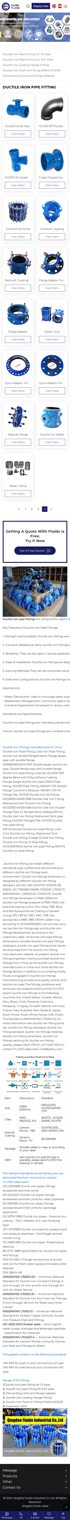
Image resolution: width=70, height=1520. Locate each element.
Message (49, 1517)
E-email (35, 1517)
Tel (21, 1517)
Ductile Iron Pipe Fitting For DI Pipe (27, 54)
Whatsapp (7, 1517)
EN (54, 6)
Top (63, 1517)
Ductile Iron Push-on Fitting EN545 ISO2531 (31, 70)
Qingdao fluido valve (35, 1506)
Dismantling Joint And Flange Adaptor (29, 75)
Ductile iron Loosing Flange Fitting (26, 65)
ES (60, 6)
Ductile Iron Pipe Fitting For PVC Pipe (28, 59)
